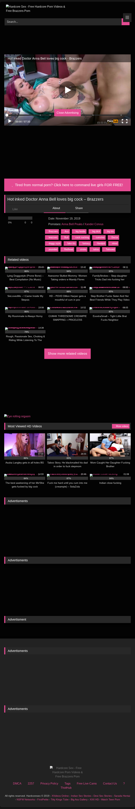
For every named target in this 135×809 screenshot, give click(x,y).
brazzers (53, 237)
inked (114, 243)
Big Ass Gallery (79, 799)
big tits (110, 231)
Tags (67, 783)
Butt (66, 237)
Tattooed (110, 249)
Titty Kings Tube (60, 799)
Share (79, 208)
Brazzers (53, 231)
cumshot (100, 237)
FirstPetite (43, 799)
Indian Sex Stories (81, 795)
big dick (96, 231)
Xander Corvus (94, 224)
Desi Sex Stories (103, 795)
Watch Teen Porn (110, 799)
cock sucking (82, 237)
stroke (83, 249)
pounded (53, 249)
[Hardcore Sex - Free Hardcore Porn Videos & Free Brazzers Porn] (67, 9)
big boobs (80, 231)
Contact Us (110, 783)
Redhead (68, 249)
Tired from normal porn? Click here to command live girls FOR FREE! (68, 185)
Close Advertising (68, 112)
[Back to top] (124, 798)
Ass (67, 231)
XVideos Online (60, 795)
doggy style (54, 243)
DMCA (17, 783)
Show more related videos (67, 353)
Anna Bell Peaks (72, 224)
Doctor (114, 237)
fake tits (71, 243)
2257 (31, 783)
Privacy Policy (49, 783)
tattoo (96, 249)
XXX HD (94, 799)
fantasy (86, 243)
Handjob (101, 243)
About (56, 208)
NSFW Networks (26, 799)
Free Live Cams (87, 783)
